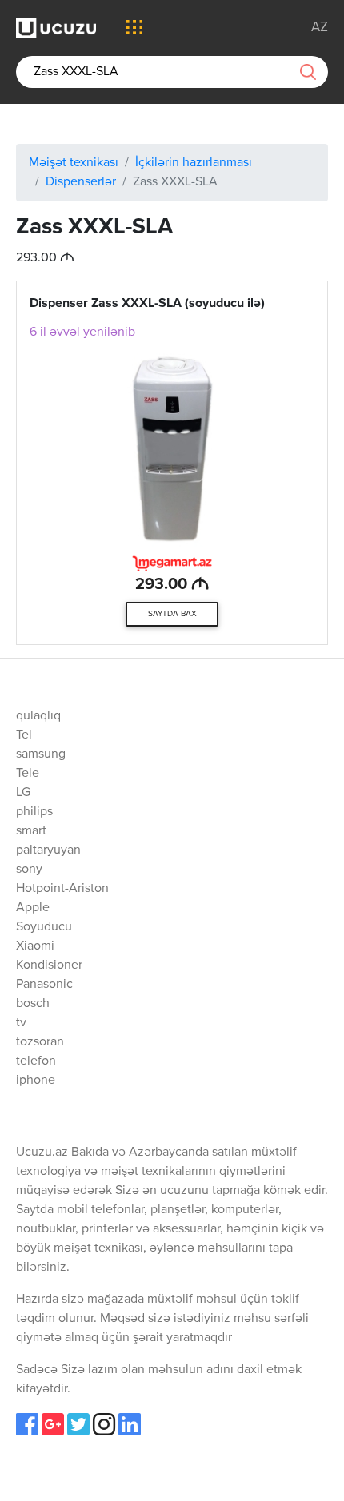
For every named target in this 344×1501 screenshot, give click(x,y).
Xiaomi (35, 946)
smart (31, 831)
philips (34, 812)
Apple (33, 908)
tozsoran (40, 1042)
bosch (33, 1003)
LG (23, 792)
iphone (35, 1080)
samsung (41, 754)
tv (21, 1023)
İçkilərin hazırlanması (193, 163)
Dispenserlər (81, 182)
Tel (24, 735)
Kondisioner (49, 965)
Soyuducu (44, 927)
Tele (27, 773)
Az (319, 27)
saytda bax (172, 614)
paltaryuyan (48, 850)
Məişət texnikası (73, 163)
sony (29, 869)
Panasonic (44, 984)
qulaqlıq (38, 716)
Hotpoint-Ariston (62, 888)
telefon (36, 1061)
